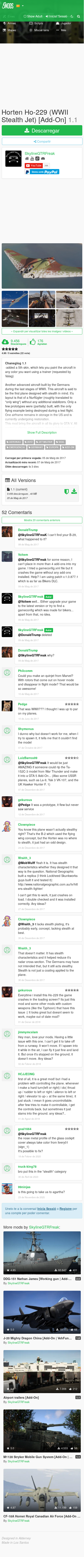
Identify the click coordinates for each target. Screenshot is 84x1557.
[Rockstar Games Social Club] (37, 158)
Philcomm (25, 670)
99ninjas (24, 1187)
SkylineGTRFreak (40, 153)
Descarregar (45, 130)
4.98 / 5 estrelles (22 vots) (16, 353)
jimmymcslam (28, 1032)
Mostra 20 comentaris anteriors (42, 520)
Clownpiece (26, 824)
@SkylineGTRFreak (32, 559)
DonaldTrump (28, 530)
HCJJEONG (26, 1074)
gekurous (25, 800)
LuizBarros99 (27, 758)
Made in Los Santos (15, 1542)
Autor (49, 596)
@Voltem (24, 601)
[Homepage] (27, 158)
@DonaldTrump (29, 635)
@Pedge (24, 804)
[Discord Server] (43, 158)
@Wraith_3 (26, 924)
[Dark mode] (72, 16)
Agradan (42, 344)
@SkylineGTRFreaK (32, 535)
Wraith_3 (24, 858)
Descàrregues (18, 344)
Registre (66, 1208)
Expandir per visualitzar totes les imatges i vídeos (42, 331)
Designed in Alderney (16, 1538)
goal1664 (24, 1129)
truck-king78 (27, 1166)
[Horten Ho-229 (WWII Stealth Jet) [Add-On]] (42, 266)
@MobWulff (26, 863)
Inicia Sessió (46, 1208)
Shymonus (26, 729)
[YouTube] (32, 158)
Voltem (23, 554)
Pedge (22, 704)
